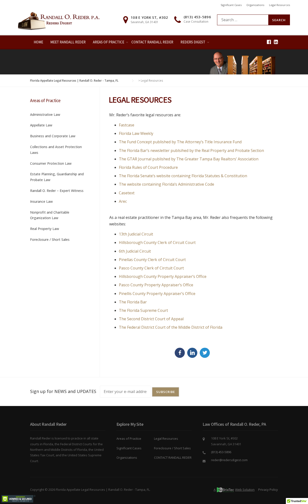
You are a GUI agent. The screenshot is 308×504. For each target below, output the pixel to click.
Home (38, 42)
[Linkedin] (276, 42)
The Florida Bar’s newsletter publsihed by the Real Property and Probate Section (191, 150)
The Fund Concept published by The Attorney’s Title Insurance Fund (180, 141)
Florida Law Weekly (136, 133)
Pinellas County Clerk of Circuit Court (152, 259)
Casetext (127, 193)
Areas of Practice (128, 438)
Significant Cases (231, 5)
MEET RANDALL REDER (68, 42)
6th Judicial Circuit (135, 251)
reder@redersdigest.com (229, 460)
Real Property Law (44, 228)
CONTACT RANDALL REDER (152, 42)
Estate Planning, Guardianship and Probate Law (57, 177)
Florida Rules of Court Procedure (148, 167)
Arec (123, 201)
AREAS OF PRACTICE (108, 42)
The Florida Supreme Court (143, 310)
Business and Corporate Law (52, 136)
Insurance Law (41, 201)
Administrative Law (45, 114)
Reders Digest (192, 42)
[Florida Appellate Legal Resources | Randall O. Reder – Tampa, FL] (59, 20)
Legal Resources (279, 5)
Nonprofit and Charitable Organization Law (49, 215)
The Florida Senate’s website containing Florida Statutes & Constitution (183, 175)
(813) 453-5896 (197, 16)
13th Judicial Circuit (136, 234)
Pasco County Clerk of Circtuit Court (151, 268)
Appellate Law (41, 125)
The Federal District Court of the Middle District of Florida (170, 327)
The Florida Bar (133, 302)
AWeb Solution (234, 489)
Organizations (255, 5)
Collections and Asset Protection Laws (56, 149)
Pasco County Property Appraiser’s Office (156, 285)
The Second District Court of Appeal (151, 318)
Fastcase (126, 125)
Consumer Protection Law (50, 163)
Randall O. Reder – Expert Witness (56, 190)
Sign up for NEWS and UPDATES (63, 391)
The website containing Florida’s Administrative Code (166, 184)
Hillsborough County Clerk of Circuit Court (157, 242)
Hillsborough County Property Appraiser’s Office (162, 276)
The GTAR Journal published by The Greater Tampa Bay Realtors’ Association (188, 159)
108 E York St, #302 (149, 17)
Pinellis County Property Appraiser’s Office (157, 293)
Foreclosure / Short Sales (50, 239)
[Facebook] (269, 42)
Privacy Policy (268, 489)
